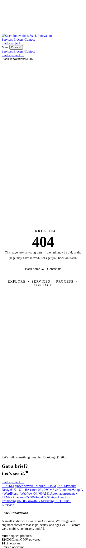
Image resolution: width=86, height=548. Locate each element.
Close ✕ (16, 47)
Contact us (54, 269)
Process (19, 39)
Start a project (11, 43)
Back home (34, 269)
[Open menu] (22, 44)
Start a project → (13, 55)
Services (7, 39)
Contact (29, 39)
